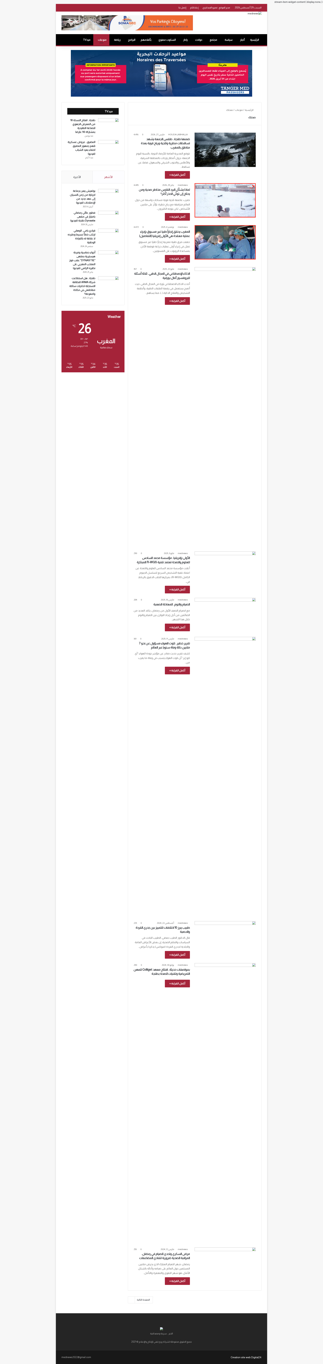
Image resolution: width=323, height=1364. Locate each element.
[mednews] (255, 13)
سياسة (229, 39)
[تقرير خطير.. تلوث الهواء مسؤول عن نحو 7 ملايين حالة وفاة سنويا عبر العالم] (225, 777)
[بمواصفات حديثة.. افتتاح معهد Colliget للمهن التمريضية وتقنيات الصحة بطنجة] (225, 1103)
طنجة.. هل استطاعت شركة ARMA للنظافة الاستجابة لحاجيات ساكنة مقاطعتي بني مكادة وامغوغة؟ (82, 286)
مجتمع (213, 39)
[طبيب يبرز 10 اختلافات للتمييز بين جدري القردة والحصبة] (225, 938)
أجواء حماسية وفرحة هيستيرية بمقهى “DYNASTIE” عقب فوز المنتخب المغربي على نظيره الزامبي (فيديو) (82, 260)
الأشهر (108, 177)
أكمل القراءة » (177, 174)
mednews (183, 185)
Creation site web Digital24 (246, 1357)
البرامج (131, 39)
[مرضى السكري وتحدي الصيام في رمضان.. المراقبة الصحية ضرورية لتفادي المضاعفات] (225, 1264)
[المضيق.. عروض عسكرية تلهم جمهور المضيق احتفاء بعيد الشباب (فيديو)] (108, 147)
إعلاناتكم (194, 7)
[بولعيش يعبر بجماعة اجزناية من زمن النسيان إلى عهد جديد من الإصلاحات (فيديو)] (108, 196)
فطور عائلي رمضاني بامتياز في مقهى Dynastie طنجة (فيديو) (82, 216)
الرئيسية (254, 39)
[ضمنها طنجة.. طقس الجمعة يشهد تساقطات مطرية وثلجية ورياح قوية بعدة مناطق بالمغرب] (225, 150)
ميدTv (86, 39)
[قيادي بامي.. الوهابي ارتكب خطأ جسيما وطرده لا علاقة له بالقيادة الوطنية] (108, 236)
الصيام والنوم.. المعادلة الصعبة (171, 604)
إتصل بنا (182, 7)
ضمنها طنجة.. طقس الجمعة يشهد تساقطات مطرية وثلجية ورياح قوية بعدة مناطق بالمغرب (165, 143)
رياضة (117, 39)
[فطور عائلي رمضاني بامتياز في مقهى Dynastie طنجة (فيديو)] (108, 218)
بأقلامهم (146, 39)
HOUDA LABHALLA (178, 134)
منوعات (102, 39)
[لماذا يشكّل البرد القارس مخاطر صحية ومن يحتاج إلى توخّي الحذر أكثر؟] (225, 200)
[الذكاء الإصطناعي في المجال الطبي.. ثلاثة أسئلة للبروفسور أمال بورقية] (225, 407)
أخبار (242, 39)
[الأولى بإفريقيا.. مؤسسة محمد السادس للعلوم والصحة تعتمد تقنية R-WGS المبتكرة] (225, 568)
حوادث (198, 39)
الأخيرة (77, 177)
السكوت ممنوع (167, 39)
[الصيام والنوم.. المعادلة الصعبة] (225, 615)
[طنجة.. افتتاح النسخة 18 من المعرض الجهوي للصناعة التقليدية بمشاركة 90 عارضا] (108, 125)
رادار (185, 39)
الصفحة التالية (143, 1299)
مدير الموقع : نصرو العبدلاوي (216, 7)
